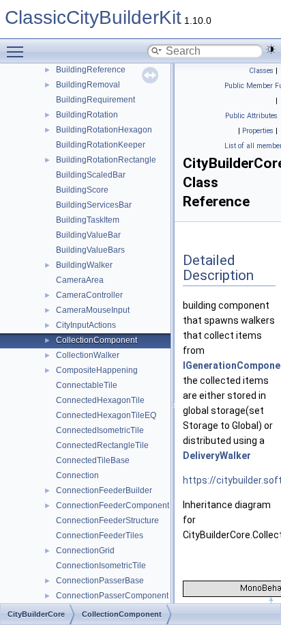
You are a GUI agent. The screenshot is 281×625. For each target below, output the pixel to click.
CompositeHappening (97, 370)
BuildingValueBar (88, 235)
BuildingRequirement (95, 100)
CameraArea (80, 280)
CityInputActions (86, 325)
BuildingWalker (84, 265)
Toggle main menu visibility (17, 51)
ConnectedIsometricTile (100, 430)
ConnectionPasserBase (100, 580)
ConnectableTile (86, 385)
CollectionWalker (87, 355)
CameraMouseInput (93, 310)
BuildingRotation (87, 115)
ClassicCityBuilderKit (93, 17)
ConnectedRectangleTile (102, 445)
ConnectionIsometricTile (101, 565)
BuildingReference (90, 69)
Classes (261, 70)
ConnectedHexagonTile (100, 400)
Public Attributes (251, 115)
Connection (77, 475)
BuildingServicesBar (94, 205)
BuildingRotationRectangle (106, 160)
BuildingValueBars (90, 250)
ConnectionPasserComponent (112, 595)
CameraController (89, 295)
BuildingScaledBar (90, 175)
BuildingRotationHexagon (104, 130)
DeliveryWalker (217, 455)
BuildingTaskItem (87, 220)
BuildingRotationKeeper (100, 145)
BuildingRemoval (88, 84)
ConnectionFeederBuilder (104, 490)
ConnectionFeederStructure (107, 520)
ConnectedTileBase (93, 460)
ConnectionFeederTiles (99, 535)
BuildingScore (82, 190)
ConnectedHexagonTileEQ (106, 415)
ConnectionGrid (85, 550)
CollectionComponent (96, 340)
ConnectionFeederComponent (112, 505)
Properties (257, 130)
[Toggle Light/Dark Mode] (271, 49)
